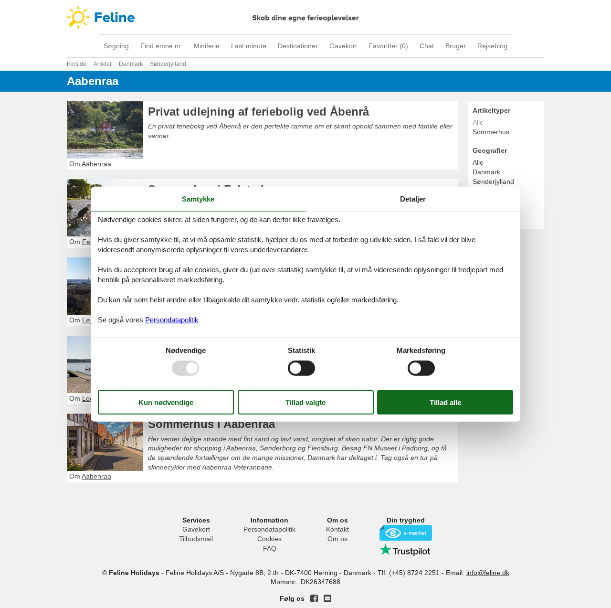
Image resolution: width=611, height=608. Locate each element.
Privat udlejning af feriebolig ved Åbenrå (258, 111)
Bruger (455, 46)
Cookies (269, 539)
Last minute (248, 46)
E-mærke (405, 533)
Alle (478, 162)
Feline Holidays (305, 17)
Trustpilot (405, 550)
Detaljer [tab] (413, 198)
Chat (427, 46)
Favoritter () (388, 46)
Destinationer (298, 46)
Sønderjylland (493, 181)
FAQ (269, 548)
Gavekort (343, 46)
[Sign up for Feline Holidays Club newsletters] (327, 598)
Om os (337, 539)
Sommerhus (491, 132)
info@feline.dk (487, 572)
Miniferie (207, 46)
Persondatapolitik (269, 529)
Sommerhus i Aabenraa (211, 423)
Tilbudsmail (196, 539)
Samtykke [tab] (198, 198)
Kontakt (337, 529)
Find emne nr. (161, 46)
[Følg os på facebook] (314, 598)
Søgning (116, 46)
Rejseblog (492, 46)
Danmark (486, 172)
